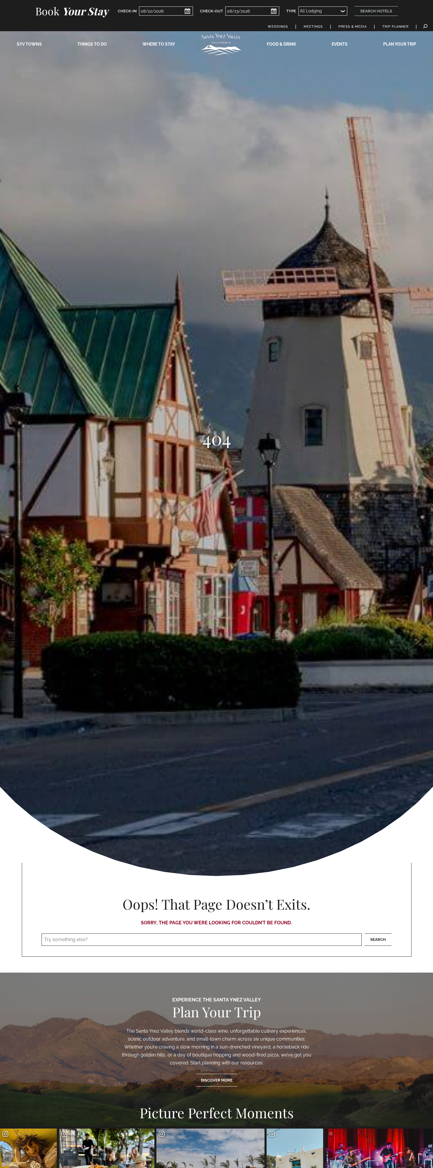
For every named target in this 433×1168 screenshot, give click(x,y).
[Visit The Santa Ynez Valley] (221, 44)
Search (378, 939)
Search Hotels (376, 11)
